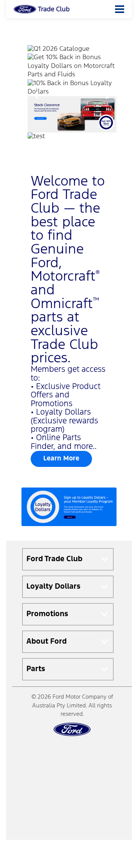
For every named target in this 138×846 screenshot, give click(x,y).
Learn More (61, 459)
